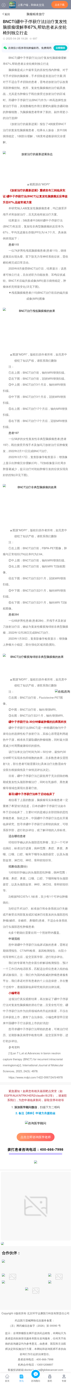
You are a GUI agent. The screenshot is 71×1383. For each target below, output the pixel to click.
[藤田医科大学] (49, 1282)
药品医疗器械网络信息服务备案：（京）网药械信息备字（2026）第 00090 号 (35, 1322)
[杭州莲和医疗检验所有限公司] (26, 1289)
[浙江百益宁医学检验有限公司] (3, 1275)
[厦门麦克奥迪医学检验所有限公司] (12, 1286)
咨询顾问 (35, 1380)
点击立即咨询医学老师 (35, 1137)
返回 (7, 14)
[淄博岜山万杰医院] (3, 1282)
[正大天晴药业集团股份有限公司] (59, 1286)
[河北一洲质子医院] (49, 1275)
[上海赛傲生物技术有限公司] (3, 1261)
